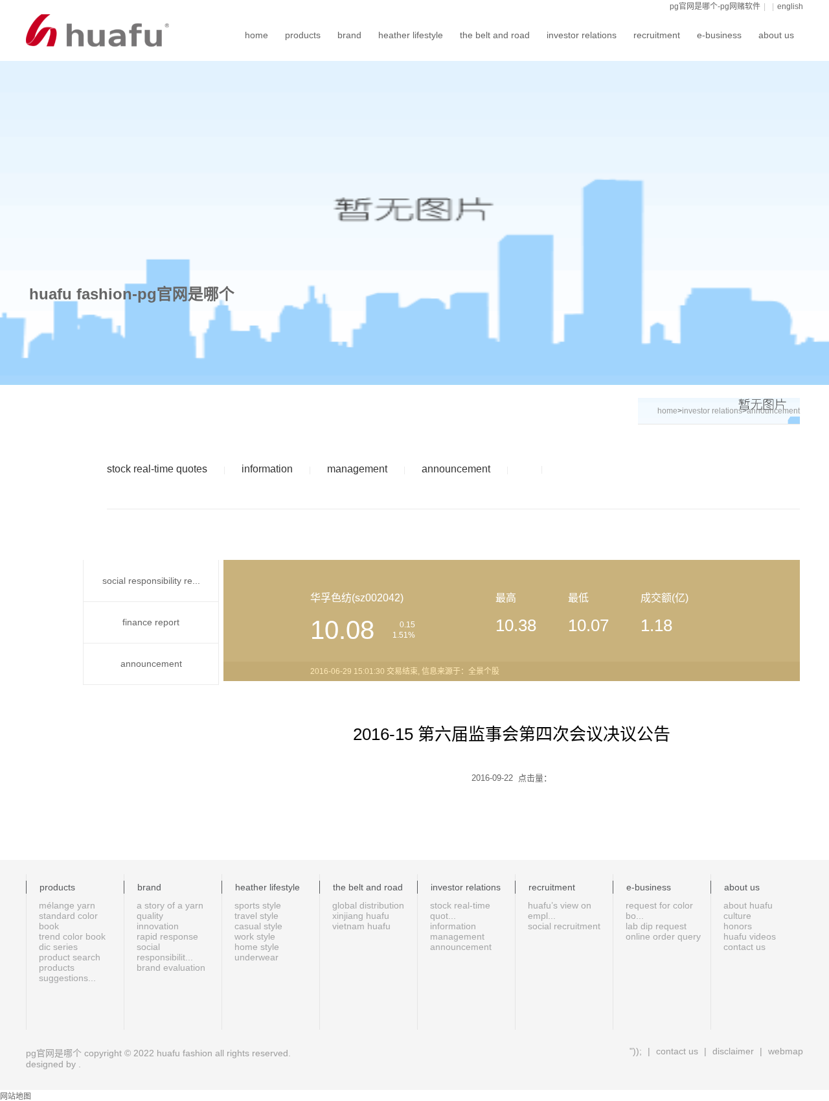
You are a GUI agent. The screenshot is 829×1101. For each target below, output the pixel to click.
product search (69, 957)
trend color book (72, 936)
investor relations (582, 35)
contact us (744, 947)
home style (256, 947)
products (303, 35)
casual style (258, 926)
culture (737, 915)
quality (150, 915)
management (357, 468)
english (790, 6)
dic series (58, 947)
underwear (256, 957)
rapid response (167, 936)
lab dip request (656, 926)
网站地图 (15, 1096)
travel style (256, 915)
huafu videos (749, 936)
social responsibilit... (165, 952)
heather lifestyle (410, 35)
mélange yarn (67, 905)
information (267, 468)
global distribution (368, 905)
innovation (158, 926)
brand (349, 35)
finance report (150, 622)
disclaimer (733, 1051)
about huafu (748, 905)
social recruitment (564, 926)
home (256, 35)
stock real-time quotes (157, 468)
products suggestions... (67, 972)
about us (776, 35)
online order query (663, 936)
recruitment (656, 35)
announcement (456, 468)
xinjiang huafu (360, 915)
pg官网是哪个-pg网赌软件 (715, 6)
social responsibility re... (151, 580)
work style (254, 936)
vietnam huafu (361, 926)
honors (737, 926)
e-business (719, 35)
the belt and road (495, 35)
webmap (784, 1051)
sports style (257, 905)
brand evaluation (171, 967)
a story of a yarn (170, 905)
